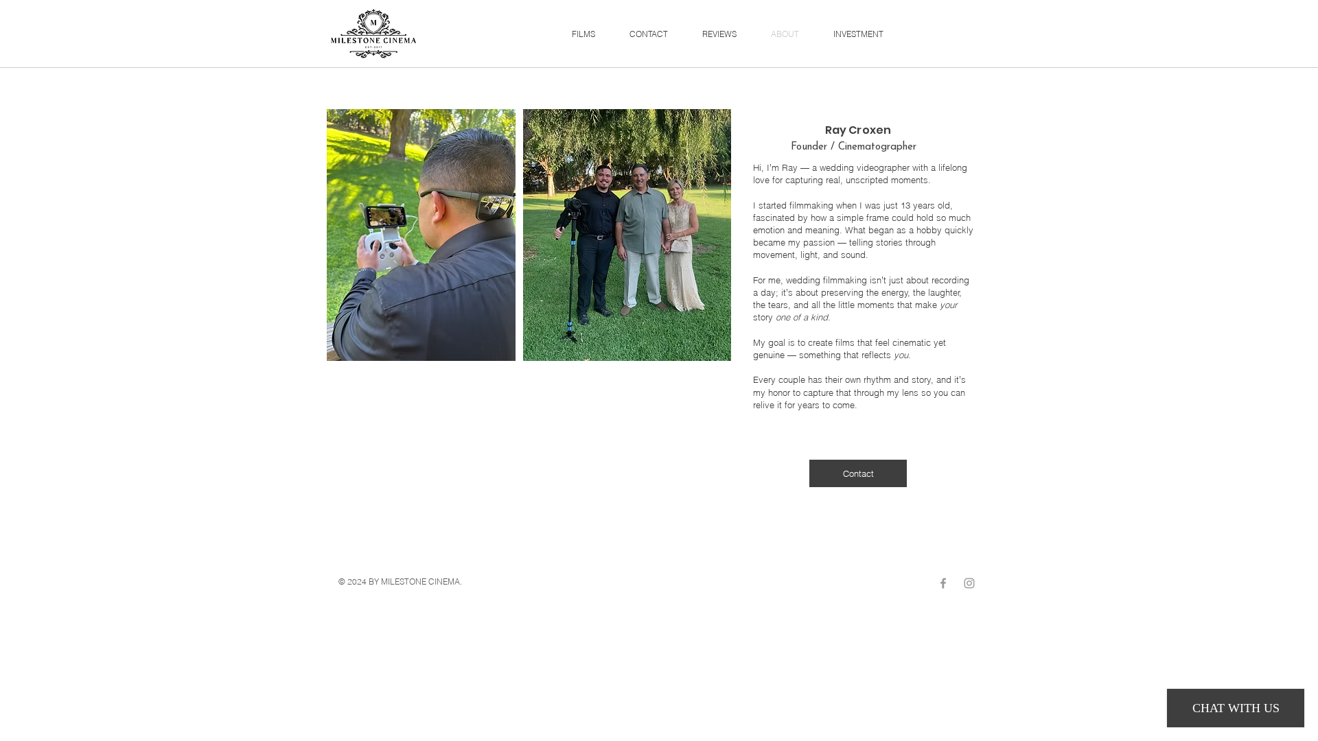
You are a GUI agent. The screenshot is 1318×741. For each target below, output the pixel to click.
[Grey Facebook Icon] (943, 583)
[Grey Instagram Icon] (969, 583)
